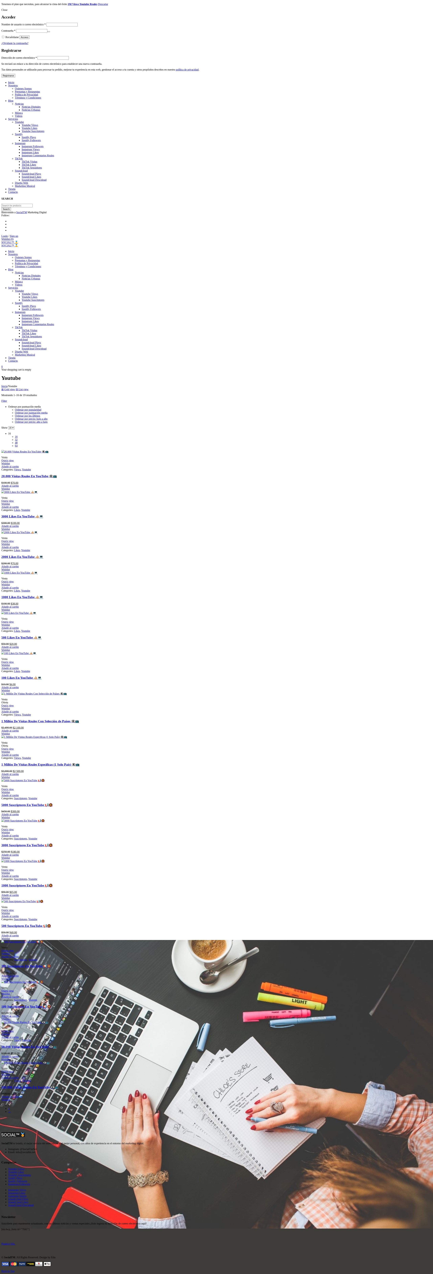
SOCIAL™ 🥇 (9, 242)
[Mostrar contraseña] (48, 31)
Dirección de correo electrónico (19, 57)
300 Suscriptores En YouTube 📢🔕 (26, 966)
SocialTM (21, 212)
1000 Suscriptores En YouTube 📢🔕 (27, 885)
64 (16, 445)
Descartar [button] (103, 4)
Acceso (24, 37)
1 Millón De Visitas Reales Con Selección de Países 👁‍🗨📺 (40, 721)
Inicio (4, 386)
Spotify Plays (15, 1178)
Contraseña (8, 30)
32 (16, 439)
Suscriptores (20, 798)
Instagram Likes (16, 1192)
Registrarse (8, 75)
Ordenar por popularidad (28, 409)
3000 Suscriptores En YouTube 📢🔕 (27, 845)
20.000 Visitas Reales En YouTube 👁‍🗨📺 (29, 476)
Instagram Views (17, 1189)
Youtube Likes (16, 1171)
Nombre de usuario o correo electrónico (23, 24)
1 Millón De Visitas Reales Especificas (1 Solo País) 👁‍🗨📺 (40, 764)
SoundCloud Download (21, 1205)
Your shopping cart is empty (16, 369)
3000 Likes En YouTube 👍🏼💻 (22, 516)
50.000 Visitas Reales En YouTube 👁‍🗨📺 (29, 1047)
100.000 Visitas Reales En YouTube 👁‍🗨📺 (30, 1087)
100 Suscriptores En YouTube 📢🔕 (26, 1006)
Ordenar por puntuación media (31, 412)
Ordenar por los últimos (27, 415)
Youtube (26, 469)
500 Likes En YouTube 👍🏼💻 (21, 637)
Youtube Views (16, 1168)
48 (16, 442)
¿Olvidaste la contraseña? (14, 43)
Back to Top (8, 1271)
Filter (4, 400)
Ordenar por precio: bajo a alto (31, 418)
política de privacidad (187, 69)
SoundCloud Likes (18, 1202)
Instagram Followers (19, 1184)
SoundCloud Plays (18, 1199)
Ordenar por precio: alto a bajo (31, 421)
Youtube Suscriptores (19, 1175)
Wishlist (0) (7, 239)
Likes (17, 510)
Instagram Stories (17, 1196)
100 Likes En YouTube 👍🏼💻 (21, 678)
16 (16, 436)
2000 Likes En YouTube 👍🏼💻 (22, 557)
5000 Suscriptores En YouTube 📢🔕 (27, 805)
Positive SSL (8, 1243)
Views (17, 469)
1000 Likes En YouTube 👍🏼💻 (22, 597)
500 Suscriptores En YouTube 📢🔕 (26, 926)
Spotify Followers (17, 1181)
